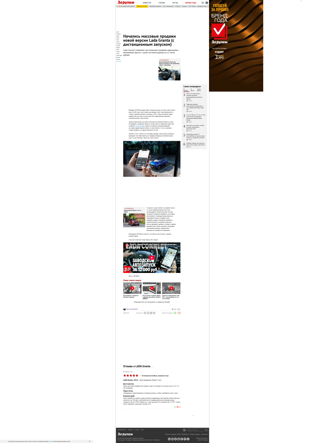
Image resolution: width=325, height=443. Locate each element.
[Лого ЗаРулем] (126, 2)
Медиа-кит (157, 440)
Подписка (204, 434)
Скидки (184, 6)
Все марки (118, 61)
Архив (206, 440)
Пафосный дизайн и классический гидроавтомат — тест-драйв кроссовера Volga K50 (195, 106)
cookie (50, 441)
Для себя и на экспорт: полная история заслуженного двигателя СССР (195, 127)
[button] (90, 441)
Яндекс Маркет (195, 434)
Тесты (175, 3)
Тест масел (192, 6)
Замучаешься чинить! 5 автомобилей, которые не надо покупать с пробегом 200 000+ (195, 135)
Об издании (121, 440)
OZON (179, 434)
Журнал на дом (142, 6)
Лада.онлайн (140, 126)
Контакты (150, 440)
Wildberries (185, 434)
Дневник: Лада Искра (204, 6)
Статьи (161, 3)
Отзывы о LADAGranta (138, 366)
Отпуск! (177, 6)
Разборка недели (155, 6)
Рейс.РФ (200, 440)
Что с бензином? (168, 6)
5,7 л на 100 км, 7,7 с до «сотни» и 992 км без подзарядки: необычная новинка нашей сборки (195, 117)
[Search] (206, 430)
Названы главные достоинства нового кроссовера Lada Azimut (195, 144)
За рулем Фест (122, 429)
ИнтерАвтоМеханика (127, 6)
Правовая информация (139, 440)
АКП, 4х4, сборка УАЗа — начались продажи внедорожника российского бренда (194, 96)
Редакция (128, 440)
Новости (147, 3)
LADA (125, 380)
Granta (130, 380)
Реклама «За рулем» (202, 438)
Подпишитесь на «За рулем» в (152, 302)
